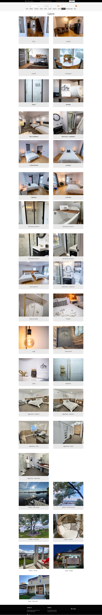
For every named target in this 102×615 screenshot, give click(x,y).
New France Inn (29, 1)
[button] (47, 6)
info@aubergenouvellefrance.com (61, 1)
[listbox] (47, 6)
